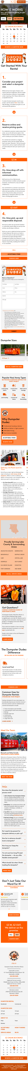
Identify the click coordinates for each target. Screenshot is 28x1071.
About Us (4, 1018)
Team (16, 1020)
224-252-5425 (14, 976)
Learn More (7, 639)
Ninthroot (14, 1069)
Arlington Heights (7, 551)
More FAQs (7, 870)
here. (16, 102)
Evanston (18, 565)
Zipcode (4, 295)
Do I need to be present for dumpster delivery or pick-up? (12, 832)
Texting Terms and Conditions (8, 310)
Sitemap (12, 1067)
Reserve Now (21, 1)
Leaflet (14, 537)
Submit (14, 331)
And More (18, 569)
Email (4, 288)
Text (9, 18)
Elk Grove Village (6, 565)
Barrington (19, 551)
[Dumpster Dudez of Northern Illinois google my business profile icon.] (13, 963)
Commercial (18, 1004)
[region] (14, 529)
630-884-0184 (14, 986)
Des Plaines (18, 561)
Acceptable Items (14, 254)
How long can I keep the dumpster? (10, 847)
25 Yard (17, 1013)
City (15, 291)
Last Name (17, 284)
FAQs (2, 1020)
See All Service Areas (14, 574)
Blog (16, 1032)
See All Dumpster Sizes (14, 367)
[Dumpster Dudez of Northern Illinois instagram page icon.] (15, 963)
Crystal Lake (19, 558)
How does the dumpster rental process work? (12, 791)
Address (4, 291)
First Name (5, 284)
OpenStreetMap (19, 537)
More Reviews (14, 915)
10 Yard (3, 1011)
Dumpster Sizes (6, 1008)
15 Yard (17, 1011)
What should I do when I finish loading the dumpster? (12, 863)
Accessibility (5, 1067)
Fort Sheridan (5, 569)
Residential (3, 1004)
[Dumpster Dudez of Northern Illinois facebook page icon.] (12, 963)
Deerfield (4, 561)
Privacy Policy (7, 1066)
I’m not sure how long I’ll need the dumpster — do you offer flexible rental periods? (12, 855)
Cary (2, 558)
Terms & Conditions (17, 326)
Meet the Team (7, 777)
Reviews (3, 1023)
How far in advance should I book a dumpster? (11, 839)
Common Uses (13, 687)
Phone (16, 288)
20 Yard (3, 1013)
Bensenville (5, 554)
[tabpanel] (13, 352)
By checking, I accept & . (14, 327)
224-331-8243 (14, 995)
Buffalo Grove (19, 554)
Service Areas (6, 1032)
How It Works (20, 1027)
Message (4, 299)
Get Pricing (18, 18)
